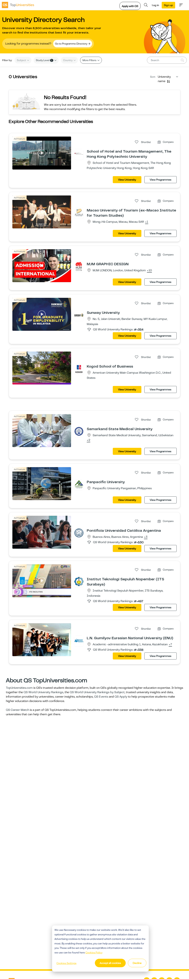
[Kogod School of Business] (79, 369)
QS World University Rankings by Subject (97, 692)
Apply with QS (130, 6)
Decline (137, 963)
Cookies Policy (93, 952)
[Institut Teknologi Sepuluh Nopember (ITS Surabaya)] (79, 581)
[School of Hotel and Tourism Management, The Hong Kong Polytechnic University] (79, 154)
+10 (149, 271)
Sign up (168, 5)
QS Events (101, 696)
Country (68, 60)
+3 (145, 537)
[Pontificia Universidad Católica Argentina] (79, 533)
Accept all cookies (110, 963)
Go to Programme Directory (71, 43)
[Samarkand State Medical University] (79, 431)
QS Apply (121, 696)
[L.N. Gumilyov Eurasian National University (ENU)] (79, 640)
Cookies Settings (66, 963)
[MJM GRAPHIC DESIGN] (79, 266)
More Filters (90, 60)
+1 (146, 222)
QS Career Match (17, 710)
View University (127, 179)
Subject (22, 60)
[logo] (18, 5)
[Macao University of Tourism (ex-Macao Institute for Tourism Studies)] (79, 212)
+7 (170, 645)
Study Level (44, 60)
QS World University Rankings (43, 692)
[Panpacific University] (79, 484)
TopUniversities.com (19, 688)
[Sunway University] (79, 315)
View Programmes (160, 179)
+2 (88, 440)
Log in (155, 5)
